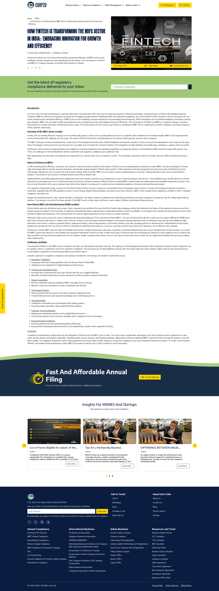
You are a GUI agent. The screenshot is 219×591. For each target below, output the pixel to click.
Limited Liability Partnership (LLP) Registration (129, 544)
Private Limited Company (121, 533)
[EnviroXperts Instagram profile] (36, 522)
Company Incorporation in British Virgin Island (87, 571)
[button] (106, 476)
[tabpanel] (109, 446)
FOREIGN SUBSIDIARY (78, 540)
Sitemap (156, 515)
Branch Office (116, 559)
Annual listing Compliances (38, 540)
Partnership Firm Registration (122, 540)
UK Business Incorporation (79, 533)
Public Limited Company (120, 551)
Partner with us (159, 511)
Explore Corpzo (132, 5)
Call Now (186, 5)
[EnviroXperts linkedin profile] (42, 522)
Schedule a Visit (118, 511)
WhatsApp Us (168, 5)
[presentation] (24, 445)
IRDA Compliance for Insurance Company (43, 547)
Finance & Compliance (91, 5)
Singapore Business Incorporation (82, 536)
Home (29, 18)
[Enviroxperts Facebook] (29, 522)
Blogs (37, 18)
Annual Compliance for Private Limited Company (47, 559)
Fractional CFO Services (37, 533)
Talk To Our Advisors (150, 377)
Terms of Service (171, 585)
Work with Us (117, 515)
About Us (156, 498)
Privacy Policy (157, 585)
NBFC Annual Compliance (37, 536)
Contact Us (157, 502)
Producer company (118, 536)
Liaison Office (116, 562)
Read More (71, 464)
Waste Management (113, 5)
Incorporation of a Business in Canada (84, 550)
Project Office (116, 555)
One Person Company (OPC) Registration (127, 547)
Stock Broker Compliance (37, 562)
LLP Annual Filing (34, 555)
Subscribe (102, 511)
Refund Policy (186, 585)
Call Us (115, 498)
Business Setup (72, 5)
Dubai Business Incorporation (80, 567)
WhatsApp (116, 502)
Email (114, 507)
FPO (29, 551)
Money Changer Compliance (38, 544)
